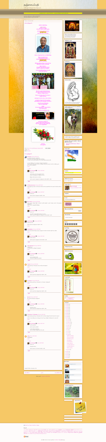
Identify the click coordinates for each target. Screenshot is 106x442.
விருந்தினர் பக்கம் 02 (73, 369)
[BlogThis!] (46, 148)
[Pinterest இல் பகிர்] (49, 148)
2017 (67, 317)
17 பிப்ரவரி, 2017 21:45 (35, 280)
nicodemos (56, 439)
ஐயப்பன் (53, 429)
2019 (67, 314)
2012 (67, 357)
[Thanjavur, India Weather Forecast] (70, 298)
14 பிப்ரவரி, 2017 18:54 (36, 201)
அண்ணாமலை (31, 429)
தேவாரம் (25, 432)
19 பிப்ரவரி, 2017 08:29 (40, 287)
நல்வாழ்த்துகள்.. (69, 340)
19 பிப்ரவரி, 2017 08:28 (40, 271)
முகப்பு (42, 372)
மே (67, 329)
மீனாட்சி (76, 432)
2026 (67, 304)
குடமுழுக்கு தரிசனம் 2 (70, 344)
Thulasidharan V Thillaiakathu (32, 314)
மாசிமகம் (62, 432)
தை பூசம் (28, 432)
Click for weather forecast (70, 299)
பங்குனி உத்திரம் (40, 432)
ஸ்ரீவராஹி (41, 433)
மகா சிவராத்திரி (54, 432)
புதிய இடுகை (27, 372)
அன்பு (29, 149)
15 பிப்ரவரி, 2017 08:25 (40, 170)
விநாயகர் (25, 433)
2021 (67, 311)
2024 (67, 307)
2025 (67, 305)
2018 (67, 316)
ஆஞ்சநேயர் (39, 429)
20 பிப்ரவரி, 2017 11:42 (40, 323)
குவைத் (29, 150)
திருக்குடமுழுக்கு (69, 347)
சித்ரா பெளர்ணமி (76, 429)
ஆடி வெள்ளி (43, 429)
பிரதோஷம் (45, 432)
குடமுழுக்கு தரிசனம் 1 (70, 346)
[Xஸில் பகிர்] (47, 148)
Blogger (60, 439)
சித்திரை (72, 429)
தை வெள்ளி (32, 432)
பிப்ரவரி (68, 334)
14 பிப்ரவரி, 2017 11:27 (35, 156)
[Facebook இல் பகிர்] (48, 148)
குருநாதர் (64, 429)
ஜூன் (68, 328)
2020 (67, 313)
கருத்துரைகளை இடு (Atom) (45, 376)
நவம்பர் (68, 320)
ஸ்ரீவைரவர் (44, 433)
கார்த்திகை (60, 429)
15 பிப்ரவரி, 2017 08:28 (40, 210)
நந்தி (36, 432)
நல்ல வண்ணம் (72, 374)
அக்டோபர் (69, 322)
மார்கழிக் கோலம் (71, 432)
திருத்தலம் (58, 431)
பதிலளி (28, 166)
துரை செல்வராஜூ (32, 170)
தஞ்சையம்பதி (31, 4)
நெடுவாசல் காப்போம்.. (70, 335)
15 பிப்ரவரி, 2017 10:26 (40, 236)
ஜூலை (68, 326)
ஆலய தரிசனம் (49, 429)
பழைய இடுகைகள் (58, 372)
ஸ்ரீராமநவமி (38, 433)
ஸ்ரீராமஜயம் (34, 433)
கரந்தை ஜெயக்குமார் (30, 245)
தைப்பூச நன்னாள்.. (70, 343)
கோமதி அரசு (29, 156)
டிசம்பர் (68, 319)
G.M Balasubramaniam (31, 185)
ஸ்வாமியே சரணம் (72, 380)
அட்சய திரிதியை (26, 429)
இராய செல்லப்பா (29, 201)
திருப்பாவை (70, 431)
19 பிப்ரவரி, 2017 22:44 (41, 314)
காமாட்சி (56, 429)
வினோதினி (28, 433)
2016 (67, 351)
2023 (67, 308)
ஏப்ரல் (68, 331)
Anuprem (28, 264)
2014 (67, 354)
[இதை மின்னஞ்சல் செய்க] (45, 148)
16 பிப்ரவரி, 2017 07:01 (37, 245)
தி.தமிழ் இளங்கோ (30, 229)
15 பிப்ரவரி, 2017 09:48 (36, 229)
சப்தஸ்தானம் (67, 429)
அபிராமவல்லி (35, 429)
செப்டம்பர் (68, 323)
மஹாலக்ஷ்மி (59, 432)
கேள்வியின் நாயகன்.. (70, 338)
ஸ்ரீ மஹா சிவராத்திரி (70, 337)
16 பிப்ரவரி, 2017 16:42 (34, 264)
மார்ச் (68, 332)
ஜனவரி (68, 349)
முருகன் (80, 432)
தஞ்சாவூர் (40, 431)
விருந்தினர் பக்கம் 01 (73, 364)
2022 (67, 310)
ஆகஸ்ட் (68, 325)
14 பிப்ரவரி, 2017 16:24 (39, 185)
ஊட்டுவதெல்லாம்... (70, 341)
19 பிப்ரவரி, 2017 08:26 (40, 253)
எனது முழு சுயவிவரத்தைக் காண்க (75, 187)
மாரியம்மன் (65, 432)
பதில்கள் (29, 168)
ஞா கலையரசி (29, 280)
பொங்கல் (48, 432)
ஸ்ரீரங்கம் (31, 433)
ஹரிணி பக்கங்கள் (43, 27)
